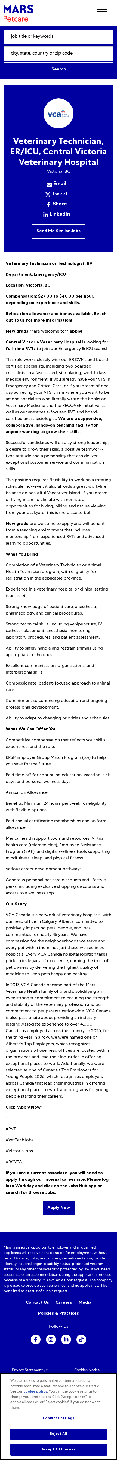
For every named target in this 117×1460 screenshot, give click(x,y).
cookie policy (35, 1392)
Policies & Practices (58, 1314)
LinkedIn (60, 214)
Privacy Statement (27, 1370)
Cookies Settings (58, 1418)
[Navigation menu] (102, 12)
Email (59, 184)
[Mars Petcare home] (18, 13)
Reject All (58, 1434)
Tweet (60, 194)
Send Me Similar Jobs (58, 231)
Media (85, 1303)
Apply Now (58, 1208)
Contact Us (37, 1303)
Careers (64, 1303)
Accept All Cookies (58, 1450)
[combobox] (58, 37)
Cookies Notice (87, 1370)
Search (58, 69)
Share (60, 204)
